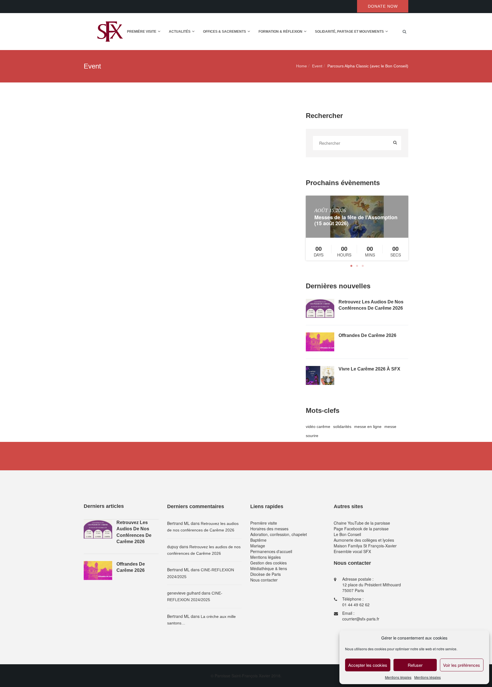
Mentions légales (398, 677)
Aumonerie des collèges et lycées (364, 540)
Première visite (141, 32)
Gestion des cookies (268, 563)
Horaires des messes (269, 528)
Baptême (258, 540)
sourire (312, 435)
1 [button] (351, 266)
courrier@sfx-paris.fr (360, 619)
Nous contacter (264, 580)
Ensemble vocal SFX (352, 551)
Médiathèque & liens (268, 568)
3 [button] (363, 266)
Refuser (415, 665)
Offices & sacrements (224, 32)
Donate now (383, 6)
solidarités (342, 426)
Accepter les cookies (367, 665)
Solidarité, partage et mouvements (349, 32)
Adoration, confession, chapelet (278, 534)
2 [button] (357, 266)
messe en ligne (368, 426)
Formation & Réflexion (280, 32)
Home (301, 66)
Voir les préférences (461, 665)
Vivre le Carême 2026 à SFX (369, 369)
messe (390, 426)
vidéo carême (318, 426)
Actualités (179, 32)
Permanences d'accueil (271, 551)
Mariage (257, 546)
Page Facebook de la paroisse (361, 528)
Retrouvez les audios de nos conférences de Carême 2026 (371, 305)
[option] (357, 228)
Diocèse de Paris (265, 574)
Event (317, 66)
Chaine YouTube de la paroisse (362, 523)
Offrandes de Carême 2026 (367, 335)
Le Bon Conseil (347, 534)
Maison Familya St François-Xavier (365, 546)
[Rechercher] (395, 143)
